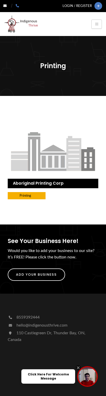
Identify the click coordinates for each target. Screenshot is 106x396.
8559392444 (27, 317)
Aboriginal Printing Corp (38, 183)
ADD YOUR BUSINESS (36, 274)
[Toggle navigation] (96, 24)
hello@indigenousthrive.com (41, 325)
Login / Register (77, 5)
